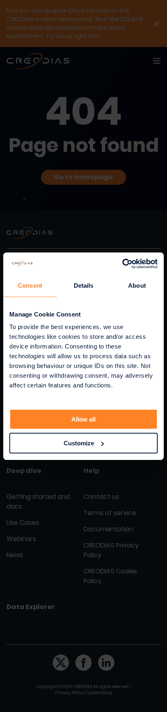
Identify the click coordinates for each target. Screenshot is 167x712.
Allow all (83, 419)
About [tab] (137, 285)
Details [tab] (84, 285)
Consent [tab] (30, 285)
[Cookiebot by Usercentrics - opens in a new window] (122, 264)
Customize (79, 443)
